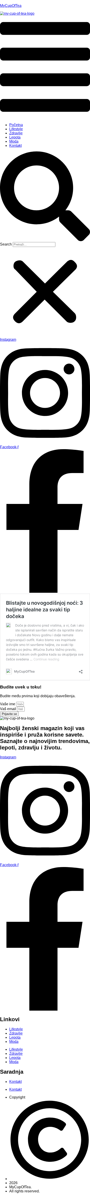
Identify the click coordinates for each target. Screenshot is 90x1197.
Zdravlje (16, 133)
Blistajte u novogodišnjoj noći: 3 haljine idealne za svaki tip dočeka (44, 609)
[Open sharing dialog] (81, 670)
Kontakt (15, 145)
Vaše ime (8, 704)
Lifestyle (16, 129)
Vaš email (8, 709)
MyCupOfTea (10, 6)
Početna (16, 125)
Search (6, 244)
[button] (45, 67)
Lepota (15, 137)
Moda (13, 141)
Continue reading (46, 659)
